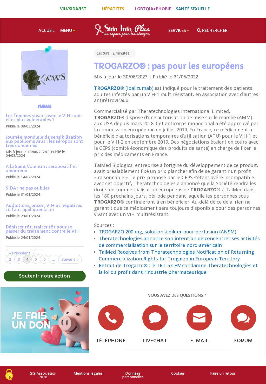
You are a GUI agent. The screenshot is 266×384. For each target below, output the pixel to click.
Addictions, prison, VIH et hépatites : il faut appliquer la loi (44, 207)
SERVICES (177, 30)
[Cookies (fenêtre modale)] (9, 375)
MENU (66, 30)
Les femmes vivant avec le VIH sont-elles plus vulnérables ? (45, 117)
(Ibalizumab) (123, 88)
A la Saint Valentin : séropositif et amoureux (41, 168)
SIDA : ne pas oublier (27, 188)
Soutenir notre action (44, 276)
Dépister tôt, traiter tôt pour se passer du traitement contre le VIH (43, 229)
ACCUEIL (46, 30)
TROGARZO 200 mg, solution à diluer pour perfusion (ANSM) (167, 231)
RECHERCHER (214, 30)
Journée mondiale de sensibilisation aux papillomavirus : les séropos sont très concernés (44, 141)
